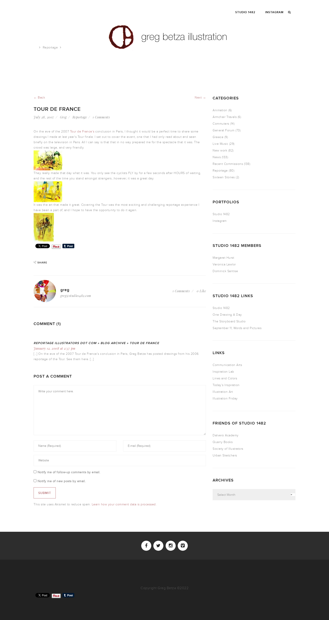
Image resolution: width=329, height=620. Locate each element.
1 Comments (101, 117)
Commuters (221, 124)
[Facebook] (146, 546)
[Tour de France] (48, 191)
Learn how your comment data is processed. (124, 504)
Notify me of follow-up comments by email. (69, 472)
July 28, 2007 (44, 117)
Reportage (50, 47)
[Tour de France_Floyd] (44, 227)
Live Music (220, 144)
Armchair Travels (225, 117)
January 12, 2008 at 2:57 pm (54, 348)
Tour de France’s (82, 131)
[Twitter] (158, 546)
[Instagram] (171, 546)
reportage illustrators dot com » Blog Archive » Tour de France (96, 343)
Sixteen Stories (224, 177)
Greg (63, 117)
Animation (220, 110)
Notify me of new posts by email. (62, 481)
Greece (218, 137)
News (217, 157)
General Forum (224, 130)
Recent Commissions (228, 164)
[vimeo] (183, 546)
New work (220, 150)
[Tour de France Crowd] (48, 160)
